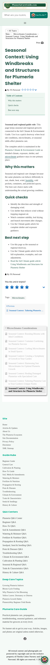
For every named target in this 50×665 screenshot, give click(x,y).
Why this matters (14, 101)
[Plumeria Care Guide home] (25, 6)
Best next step (13, 110)
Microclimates (18, 298)
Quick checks (13, 105)
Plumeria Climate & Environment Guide (22, 150)
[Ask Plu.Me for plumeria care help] (45, 660)
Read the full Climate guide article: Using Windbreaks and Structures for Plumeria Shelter (27, 264)
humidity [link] (29, 180)
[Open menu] (25, 23)
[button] (40, 42)
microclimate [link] (10, 156)
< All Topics (12, 31)
